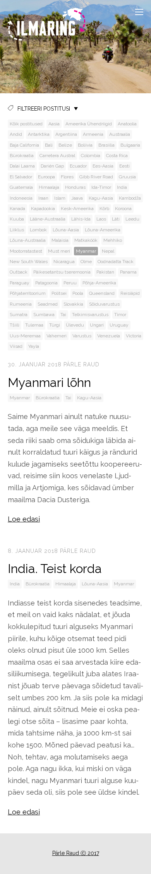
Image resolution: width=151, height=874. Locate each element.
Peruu (70, 283)
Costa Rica (117, 155)
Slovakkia (73, 304)
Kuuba (17, 219)
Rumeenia (21, 304)
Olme (86, 261)
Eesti (124, 166)
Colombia (90, 155)
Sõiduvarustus (104, 304)
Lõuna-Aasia (66, 230)
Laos (101, 219)
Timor (120, 314)
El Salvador (21, 177)
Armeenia (93, 134)
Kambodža (130, 198)
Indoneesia (21, 198)
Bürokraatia (22, 155)
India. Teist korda (55, 568)
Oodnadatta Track (116, 261)
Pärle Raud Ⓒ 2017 (75, 853)
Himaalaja (49, 187)
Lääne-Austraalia (47, 219)
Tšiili (14, 325)
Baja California (24, 145)
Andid (16, 134)
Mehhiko (112, 240)
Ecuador (78, 166)
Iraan (43, 198)
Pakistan (105, 272)
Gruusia (127, 177)
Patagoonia (46, 283)
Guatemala (21, 187)
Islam (59, 198)
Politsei (59, 293)
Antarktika (39, 134)
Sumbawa (44, 314)
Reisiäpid (130, 293)
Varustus (81, 336)
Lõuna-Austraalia (28, 240)
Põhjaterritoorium (28, 293)
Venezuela (108, 336)
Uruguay (119, 325)
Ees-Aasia (103, 166)
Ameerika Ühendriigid (88, 124)
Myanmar (86, 251)
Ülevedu (75, 325)
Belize (65, 145)
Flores (67, 177)
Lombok (38, 230)
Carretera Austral (57, 155)
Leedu (132, 219)
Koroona (123, 208)
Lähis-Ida (81, 219)
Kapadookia (43, 208)
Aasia (54, 124)
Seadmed (48, 304)
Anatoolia (127, 124)
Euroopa (46, 177)
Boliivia (85, 145)
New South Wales (29, 261)
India (122, 187)
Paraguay (19, 283)
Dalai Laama (22, 166)
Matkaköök (86, 240)
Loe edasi (24, 519)
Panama (128, 272)
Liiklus (17, 230)
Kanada (17, 208)
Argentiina (66, 134)
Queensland (102, 293)
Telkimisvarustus (90, 314)
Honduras (75, 187)
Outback (18, 272)
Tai (63, 314)
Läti (116, 219)
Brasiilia (106, 145)
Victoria (133, 336)
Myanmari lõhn (49, 382)
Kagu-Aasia (101, 198)
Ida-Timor (101, 187)
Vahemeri (56, 336)
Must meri (59, 251)
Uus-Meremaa (25, 336)
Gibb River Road (96, 177)
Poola (77, 293)
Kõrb (104, 208)
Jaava (77, 198)
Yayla (33, 346)
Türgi (54, 325)
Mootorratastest (26, 251)
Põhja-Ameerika (99, 283)
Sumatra (18, 314)
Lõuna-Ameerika (102, 230)
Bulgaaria (130, 145)
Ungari (97, 325)
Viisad (16, 346)
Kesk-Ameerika (77, 208)
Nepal (108, 251)
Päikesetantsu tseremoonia (62, 272)
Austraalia (119, 134)
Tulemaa (34, 325)
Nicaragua (64, 261)
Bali (49, 145)
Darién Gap (52, 166)
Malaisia (60, 240)
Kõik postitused (26, 124)
